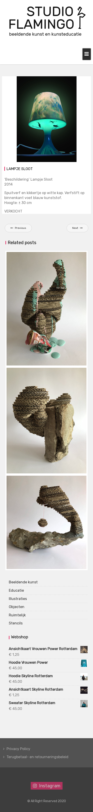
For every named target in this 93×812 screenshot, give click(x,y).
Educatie (16, 590)
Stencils (16, 623)
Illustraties (18, 599)
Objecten (65, 80)
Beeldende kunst (23, 582)
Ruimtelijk (17, 615)
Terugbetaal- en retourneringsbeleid (37, 757)
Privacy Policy (18, 749)
